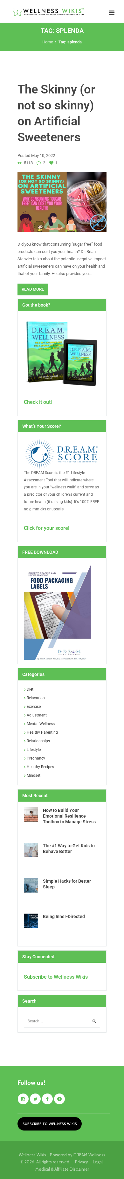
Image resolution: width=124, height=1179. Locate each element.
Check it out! (38, 402)
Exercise (34, 706)
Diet (30, 689)
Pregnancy (36, 758)
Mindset (33, 775)
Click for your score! (46, 528)
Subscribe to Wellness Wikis (56, 977)
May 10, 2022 (43, 155)
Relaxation (36, 698)
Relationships (38, 741)
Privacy (84, 1161)
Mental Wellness (41, 724)
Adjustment (37, 715)
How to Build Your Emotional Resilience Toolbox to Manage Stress (69, 816)
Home (47, 42)
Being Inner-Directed (64, 916)
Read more (33, 289)
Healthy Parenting (42, 732)
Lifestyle (34, 749)
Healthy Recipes (40, 767)
